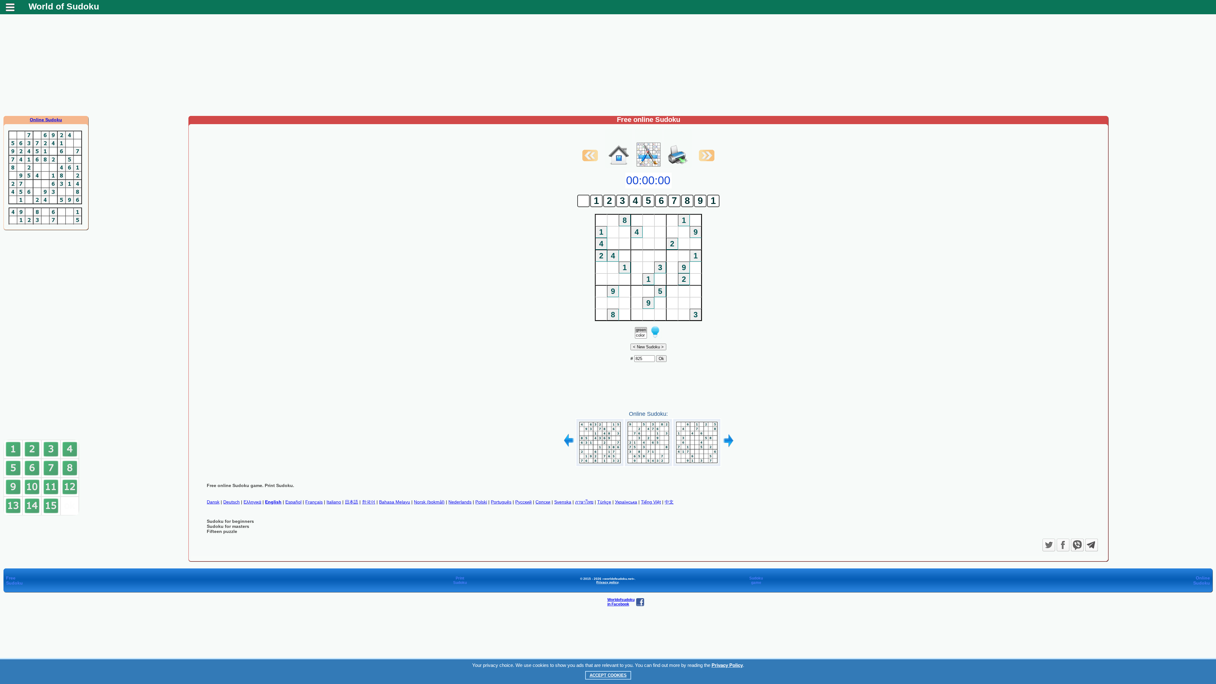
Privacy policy (607, 582)
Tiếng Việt (651, 501)
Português (501, 501)
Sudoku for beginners (230, 521)
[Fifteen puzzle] (41, 514)
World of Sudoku (63, 6)
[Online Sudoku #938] (648, 464)
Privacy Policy (727, 665)
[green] (641, 330)
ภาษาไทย (584, 501)
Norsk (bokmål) (429, 501)
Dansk (213, 501)
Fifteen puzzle (222, 531)
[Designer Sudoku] (649, 165)
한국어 (368, 501)
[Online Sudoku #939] (697, 464)
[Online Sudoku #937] (600, 464)
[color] (641, 335)
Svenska (562, 501)
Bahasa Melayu (394, 501)
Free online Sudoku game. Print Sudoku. (250, 485)
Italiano (333, 501)
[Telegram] (1091, 545)
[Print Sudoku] (678, 148)
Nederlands (460, 501)
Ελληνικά (252, 501)
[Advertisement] (608, 65)
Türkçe (604, 501)
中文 (669, 501)
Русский (523, 501)
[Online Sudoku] (619, 165)
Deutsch (231, 501)
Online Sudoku (46, 119)
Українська (626, 501)
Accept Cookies (608, 675)
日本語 (351, 501)
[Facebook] (1063, 545)
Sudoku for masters (228, 526)
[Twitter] (1048, 545)
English (273, 501)
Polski (481, 501)
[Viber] (1077, 545)
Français (314, 501)
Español (293, 501)
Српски (542, 501)
